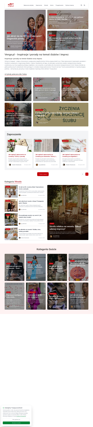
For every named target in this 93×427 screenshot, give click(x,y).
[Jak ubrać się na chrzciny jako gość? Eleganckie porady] (25, 30)
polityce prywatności (21, 416)
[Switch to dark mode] (84, 5)
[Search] (81, 5)
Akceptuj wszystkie (16, 422)
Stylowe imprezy (69, 5)
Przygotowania (59, 5)
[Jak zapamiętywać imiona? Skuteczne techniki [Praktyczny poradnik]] (78, 267)
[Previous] (82, 174)
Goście (51, 5)
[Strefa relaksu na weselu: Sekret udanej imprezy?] (67, 212)
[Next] (86, 174)
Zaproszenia (39, 5)
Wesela (46, 5)
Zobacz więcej (42, 174)
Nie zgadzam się (16, 419)
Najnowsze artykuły (29, 5)
